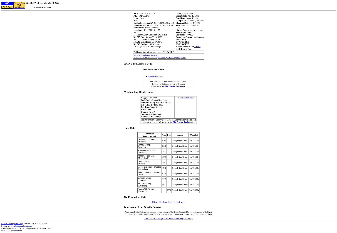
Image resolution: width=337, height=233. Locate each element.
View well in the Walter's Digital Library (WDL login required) (159, 58)
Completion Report (156, 76)
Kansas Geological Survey (12, 223)
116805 (197, 46)
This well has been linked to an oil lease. (168, 202)
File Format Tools (173, 86)
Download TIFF (187, 98)
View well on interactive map (145, 55)
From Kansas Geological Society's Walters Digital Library (168, 218)
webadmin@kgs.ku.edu (22, 226)
